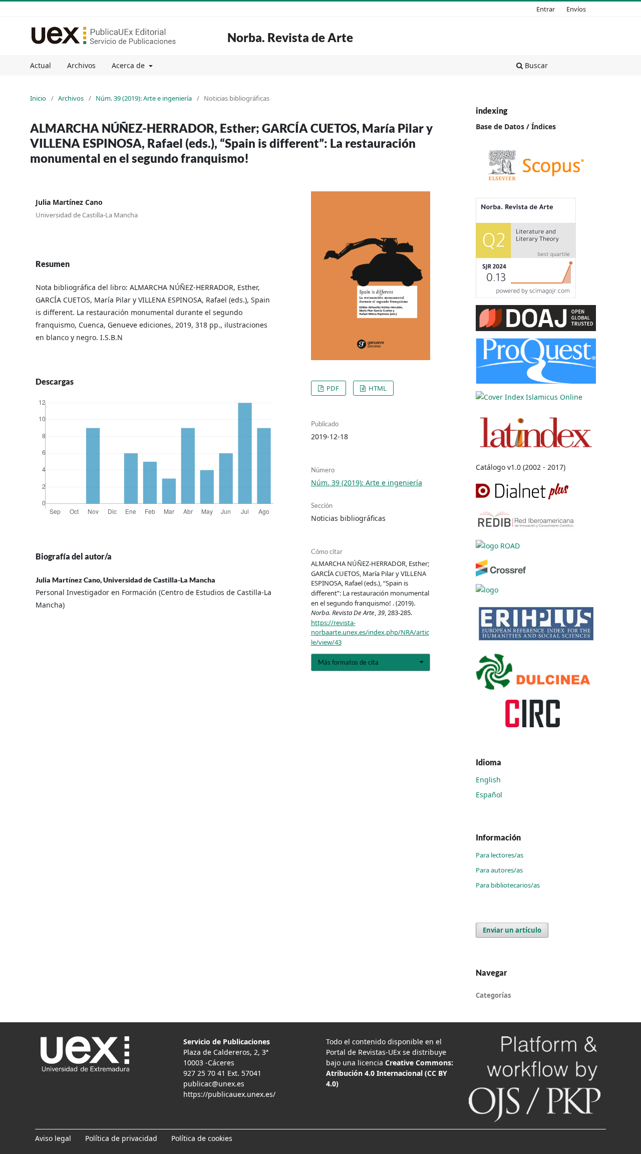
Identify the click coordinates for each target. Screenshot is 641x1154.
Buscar (535, 65)
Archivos (81, 65)
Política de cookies (201, 1138)
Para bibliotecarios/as (508, 885)
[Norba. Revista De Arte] (536, 164)
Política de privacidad (121, 1138)
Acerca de (129, 65)
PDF (332, 388)
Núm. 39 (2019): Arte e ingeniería (144, 98)
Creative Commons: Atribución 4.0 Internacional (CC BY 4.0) (389, 1073)
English (488, 779)
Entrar (545, 9)
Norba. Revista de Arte (290, 37)
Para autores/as (499, 870)
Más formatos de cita (348, 662)
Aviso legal (53, 1138)
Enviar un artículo (512, 930)
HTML (377, 388)
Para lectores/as (499, 854)
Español (489, 794)
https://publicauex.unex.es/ (229, 1094)
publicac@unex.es (213, 1083)
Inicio (38, 98)
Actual (40, 65)
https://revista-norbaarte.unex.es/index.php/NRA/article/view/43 (370, 632)
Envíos (576, 9)
